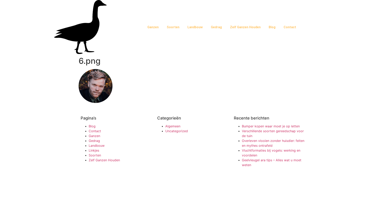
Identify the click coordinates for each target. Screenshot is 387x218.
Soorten (173, 27)
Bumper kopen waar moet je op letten (271, 126)
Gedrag (216, 27)
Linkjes (94, 150)
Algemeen (172, 126)
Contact (290, 27)
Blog (272, 27)
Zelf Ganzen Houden (245, 27)
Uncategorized (176, 131)
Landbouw (195, 27)
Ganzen (153, 27)
